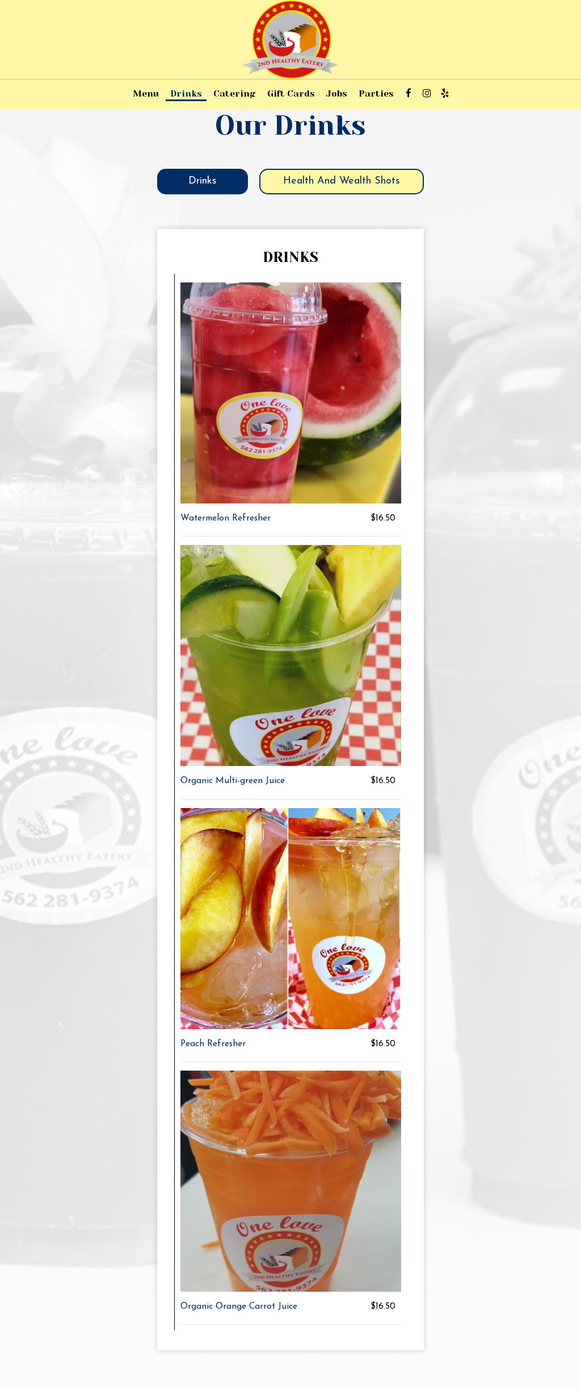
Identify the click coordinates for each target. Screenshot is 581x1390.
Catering (234, 94)
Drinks (186, 94)
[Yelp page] (445, 93)
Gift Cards (291, 94)
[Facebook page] (408, 93)
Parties (376, 94)
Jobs (336, 94)
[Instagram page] (427, 93)
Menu (146, 94)
